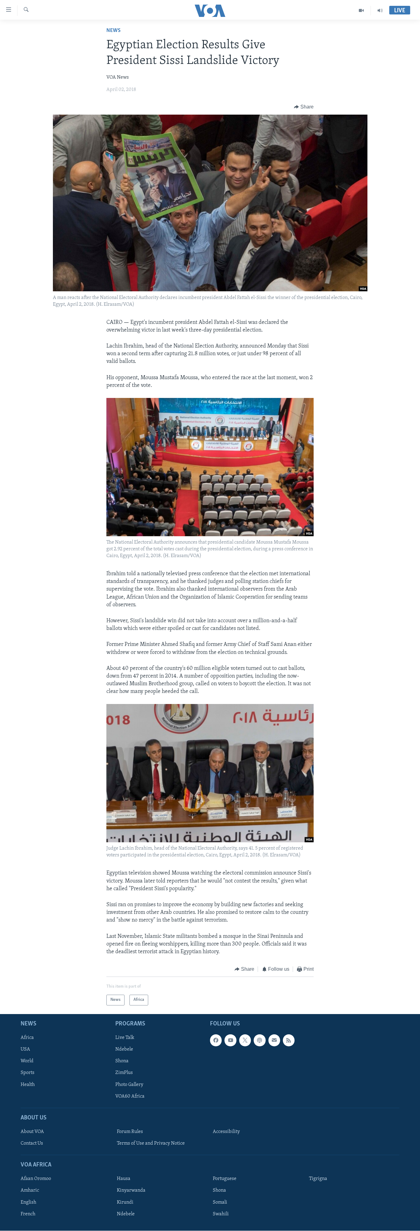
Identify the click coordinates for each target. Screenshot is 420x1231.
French (28, 1213)
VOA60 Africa (130, 1096)
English (28, 1202)
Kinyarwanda (131, 1190)
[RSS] (289, 1040)
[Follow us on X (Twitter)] (245, 1040)
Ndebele (124, 1049)
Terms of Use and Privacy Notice (151, 1143)
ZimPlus (124, 1072)
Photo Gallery (129, 1084)
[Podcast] (259, 1040)
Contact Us (32, 1143)
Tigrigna (318, 1178)
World (27, 1061)
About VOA (32, 1131)
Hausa (123, 1178)
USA (25, 1049)
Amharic (30, 1190)
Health (28, 1084)
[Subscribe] (274, 1040)
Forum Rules (130, 1131)
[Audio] (380, 10)
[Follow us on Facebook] (216, 1040)
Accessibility (226, 1131)
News (113, 30)
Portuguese (224, 1178)
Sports (27, 1072)
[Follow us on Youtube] (230, 1040)
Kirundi (125, 1202)
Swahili (221, 1213)
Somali (220, 1202)
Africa (27, 1037)
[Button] (304, 107)
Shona (122, 1061)
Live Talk (124, 1037)
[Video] (361, 10)
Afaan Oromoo (36, 1178)
